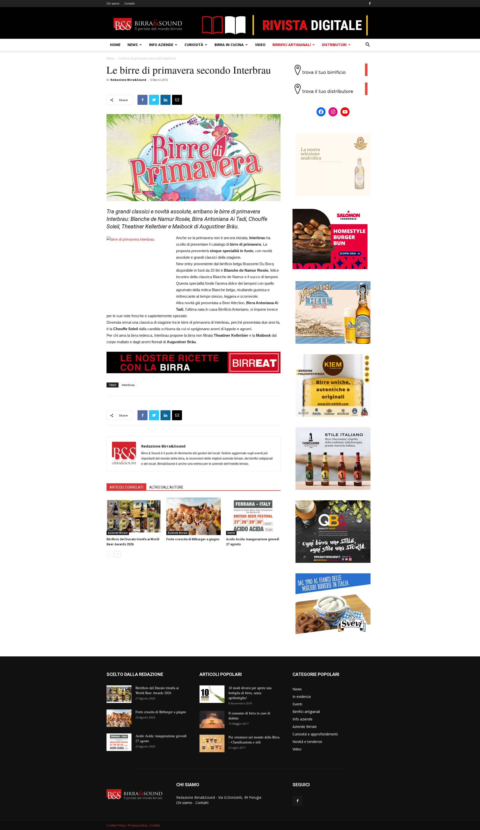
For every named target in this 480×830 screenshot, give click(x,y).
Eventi (231, 533)
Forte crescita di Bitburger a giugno (192, 539)
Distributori (334, 44)
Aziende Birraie (118, 533)
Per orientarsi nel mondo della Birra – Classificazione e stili (254, 739)
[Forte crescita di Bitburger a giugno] (193, 516)
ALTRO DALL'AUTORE (166, 487)
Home (115, 44)
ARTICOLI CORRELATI (126, 487)
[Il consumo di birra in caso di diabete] (212, 719)
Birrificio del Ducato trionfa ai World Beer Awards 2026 (157, 690)
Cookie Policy (116, 825)
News (133, 44)
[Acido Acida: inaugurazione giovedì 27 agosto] (253, 516)
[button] (368, 45)
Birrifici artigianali (291, 44)
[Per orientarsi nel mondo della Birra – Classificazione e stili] (212, 743)
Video (260, 44)
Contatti (129, 3)
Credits (155, 825)
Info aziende (161, 44)
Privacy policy (137, 825)
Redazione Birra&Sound (128, 80)
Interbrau (128, 385)
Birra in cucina (229, 44)
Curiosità (193, 44)
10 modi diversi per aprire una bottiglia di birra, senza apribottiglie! (250, 692)
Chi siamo (113, 3)
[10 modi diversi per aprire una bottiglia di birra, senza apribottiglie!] (212, 694)
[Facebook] (370, 3)
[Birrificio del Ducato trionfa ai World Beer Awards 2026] (133, 516)
